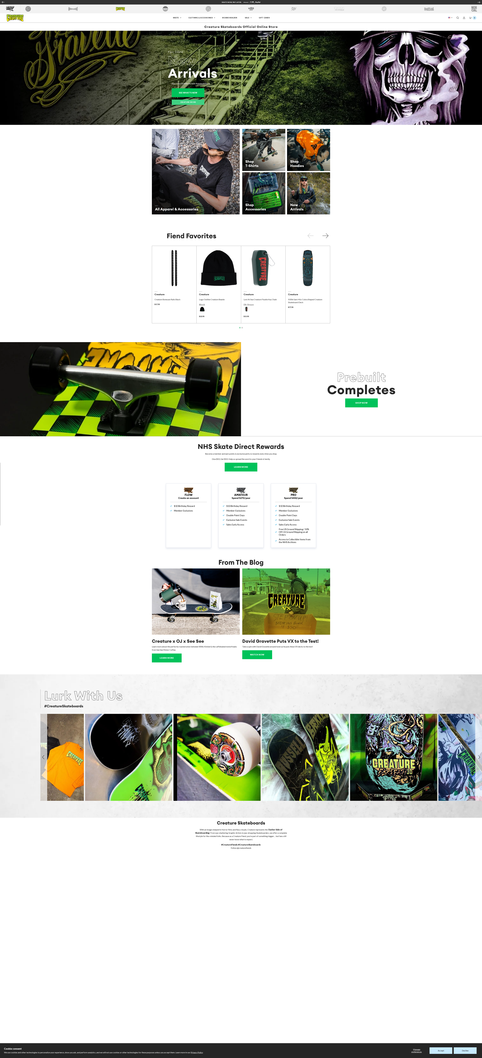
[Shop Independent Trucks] (73, 9)
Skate (176, 18)
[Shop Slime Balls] (384, 9)
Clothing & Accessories (200, 18)
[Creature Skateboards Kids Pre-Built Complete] (120, 389)
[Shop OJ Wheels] (208, 9)
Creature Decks (188, 102)
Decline (465, 1050)
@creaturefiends (244, 848)
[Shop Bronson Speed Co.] (165, 9)
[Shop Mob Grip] (251, 9)
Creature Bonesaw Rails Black (167, 299)
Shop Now (361, 403)
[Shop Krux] (294, 9)
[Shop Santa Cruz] (28, 9)
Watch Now (257, 654)
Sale (247, 18)
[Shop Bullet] (429, 9)
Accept (441, 1050)
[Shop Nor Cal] (474, 9)
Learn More (245, 467)
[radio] (202, 309)
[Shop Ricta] (339, 9)
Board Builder (229, 18)
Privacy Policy (197, 1052)
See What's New (191, 92)
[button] (458, 18)
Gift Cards (264, 18)
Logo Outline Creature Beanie (212, 299)
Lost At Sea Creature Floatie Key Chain (260, 299)
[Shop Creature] (120, 9)
